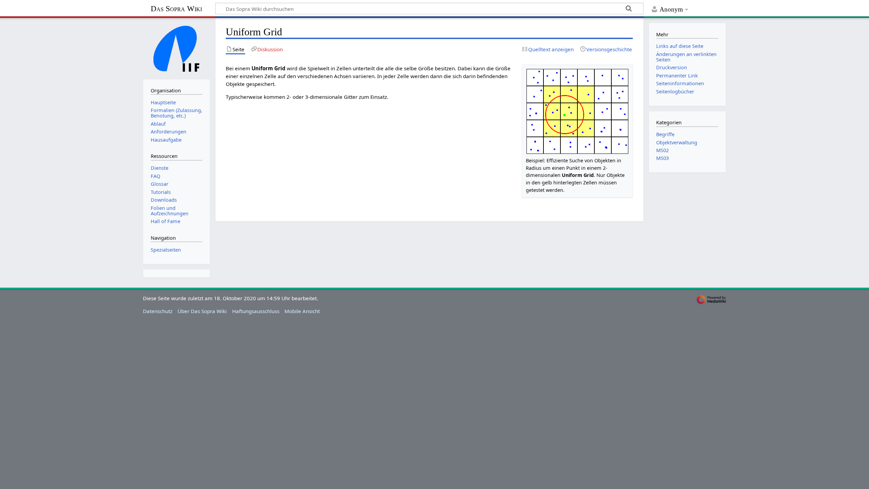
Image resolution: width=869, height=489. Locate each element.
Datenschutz (157, 311)
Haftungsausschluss (255, 311)
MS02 (662, 150)
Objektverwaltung (676, 142)
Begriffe (665, 134)
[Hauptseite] (176, 48)
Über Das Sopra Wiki (202, 311)
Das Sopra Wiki (176, 8)
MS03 (662, 158)
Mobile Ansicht (302, 311)
